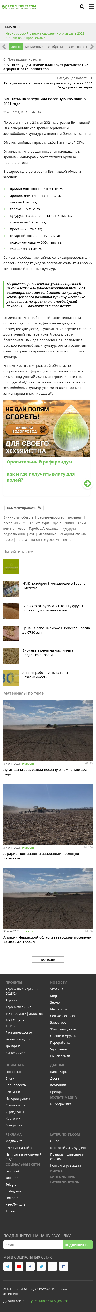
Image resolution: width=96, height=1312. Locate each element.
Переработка (60, 1042)
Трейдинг (13, 1046)
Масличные (34, 47)
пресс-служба (45, 142)
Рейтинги (13, 1092)
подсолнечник (14, 534)
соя (32, 534)
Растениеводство (19, 1032)
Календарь (58, 1072)
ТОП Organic (15, 1020)
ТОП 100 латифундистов (24, 1013)
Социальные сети (23, 1164)
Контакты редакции (65, 1165)
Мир (53, 996)
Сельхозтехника (81, 47)
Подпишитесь (77, 1245)
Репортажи (14, 1125)
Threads (12, 1211)
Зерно (16, 47)
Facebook (12, 1171)
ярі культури (39, 523)
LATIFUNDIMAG (62, 1176)
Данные (57, 1065)
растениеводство (51, 517)
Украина (56, 989)
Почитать (15, 1065)
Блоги (10, 1078)
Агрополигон (15, 1000)
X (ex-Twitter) (15, 1204)
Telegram (12, 1184)
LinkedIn (12, 1198)
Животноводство (18, 1039)
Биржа (56, 1171)
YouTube (12, 1178)
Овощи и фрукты (63, 1036)
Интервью (14, 1072)
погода (22, 539)
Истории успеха (18, 1098)
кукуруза (69, 528)
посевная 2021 (14, 523)
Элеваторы (58, 1022)
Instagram (13, 1191)
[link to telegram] (7, 1266)
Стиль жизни (15, 1105)
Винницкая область (18, 517)
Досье (54, 1078)
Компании (58, 1085)
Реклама (14, 1134)
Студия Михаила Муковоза (48, 1301)
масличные (47, 534)
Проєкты (14, 982)
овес (21, 528)
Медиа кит (14, 1141)
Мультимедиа (63, 1097)
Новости (28, 763)
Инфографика (60, 1104)
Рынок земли (15, 1052)
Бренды (56, 1092)
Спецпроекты (16, 1085)
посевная (75, 517)
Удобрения (56, 47)
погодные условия (45, 539)
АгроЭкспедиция (18, 1007)
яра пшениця (63, 523)
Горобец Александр (44, 528)
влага (67, 539)
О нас (54, 1141)
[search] (82, 6)
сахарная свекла (73, 534)
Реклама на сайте (19, 1148)
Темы (11, 1025)
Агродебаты (15, 1112)
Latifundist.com (65, 1134)
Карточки (13, 1118)
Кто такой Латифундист (68, 1148)
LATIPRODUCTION (65, 1182)
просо (8, 539)
